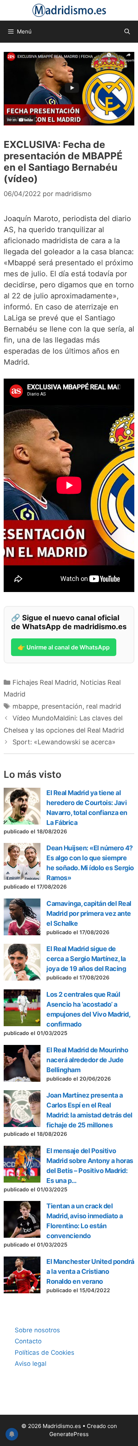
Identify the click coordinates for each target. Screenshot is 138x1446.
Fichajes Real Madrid (45, 682)
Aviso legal (30, 1363)
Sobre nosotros (37, 1330)
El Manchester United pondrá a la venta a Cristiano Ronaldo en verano (90, 1271)
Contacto (28, 1341)
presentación (62, 706)
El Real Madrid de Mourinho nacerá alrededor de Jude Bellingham (87, 1060)
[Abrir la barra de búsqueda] (127, 32)
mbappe (25, 706)
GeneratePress (69, 1434)
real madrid (103, 706)
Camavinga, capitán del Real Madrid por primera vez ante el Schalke (88, 913)
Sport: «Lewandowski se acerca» (64, 742)
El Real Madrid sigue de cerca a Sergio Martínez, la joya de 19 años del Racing (86, 958)
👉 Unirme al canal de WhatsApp (64, 647)
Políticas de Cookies (44, 1352)
